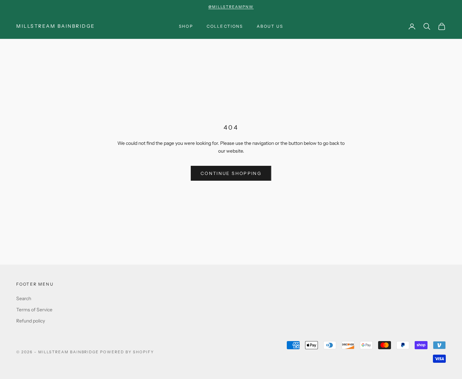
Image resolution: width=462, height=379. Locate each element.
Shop (186, 26)
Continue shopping (231, 173)
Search (23, 298)
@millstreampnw (231, 6)
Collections (225, 26)
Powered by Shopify (127, 352)
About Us (270, 26)
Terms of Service (34, 310)
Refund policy (30, 321)
